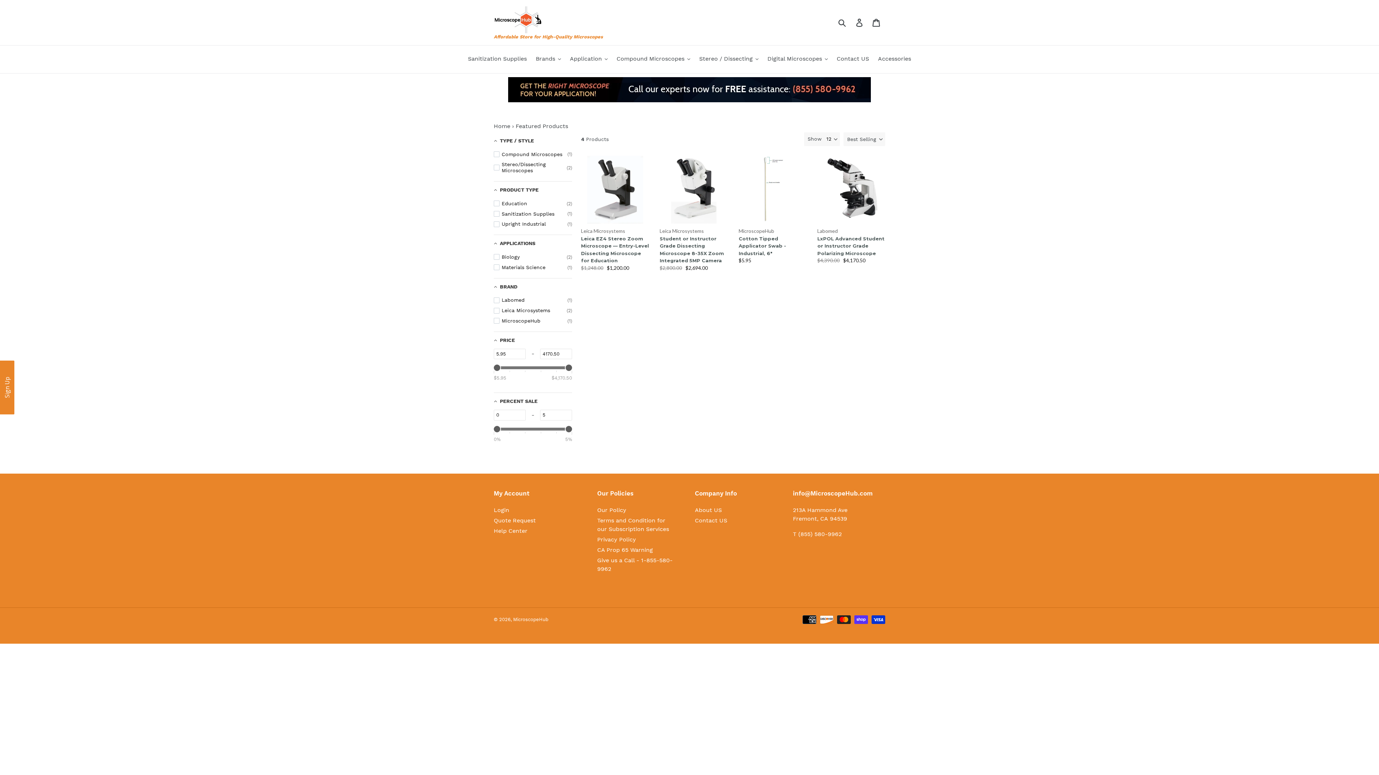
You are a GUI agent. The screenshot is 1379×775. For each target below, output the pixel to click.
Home (502, 126)
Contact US (711, 520)
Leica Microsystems (603, 231)
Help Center (511, 530)
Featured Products (542, 126)
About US (708, 510)
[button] (864, 139)
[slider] (497, 368)
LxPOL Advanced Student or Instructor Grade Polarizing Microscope (850, 246)
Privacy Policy (616, 539)
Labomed (827, 231)
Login (501, 510)
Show (815, 139)
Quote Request (515, 520)
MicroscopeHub (756, 231)
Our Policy (611, 510)
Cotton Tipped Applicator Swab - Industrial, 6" (762, 246)
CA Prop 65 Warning (625, 549)
